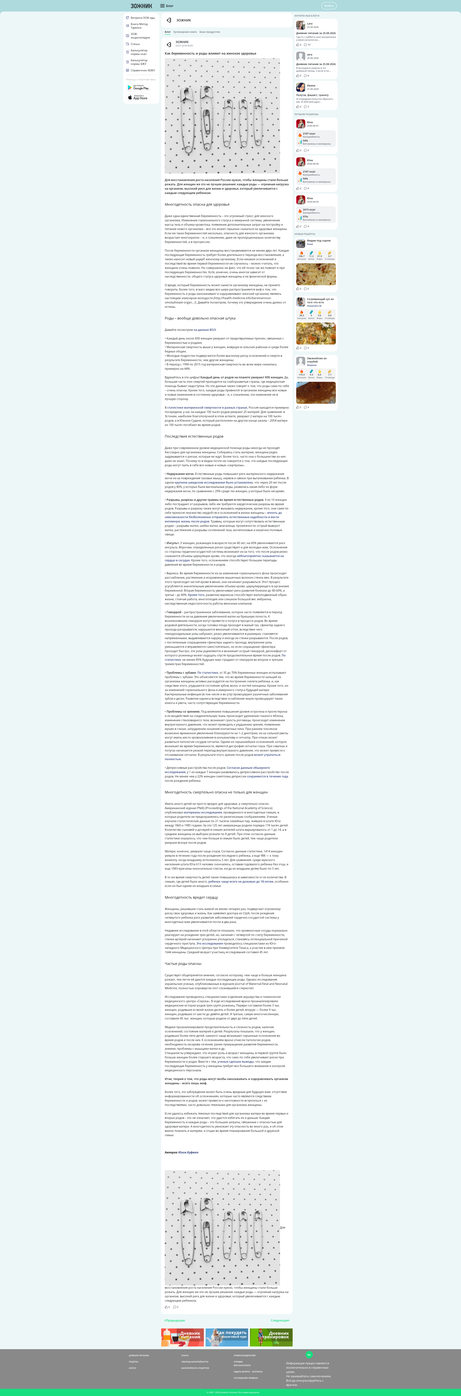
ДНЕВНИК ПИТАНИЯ (139, 1355)
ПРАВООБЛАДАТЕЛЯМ (245, 1355)
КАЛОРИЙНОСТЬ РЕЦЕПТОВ (195, 1368)
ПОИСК (185, 1355)
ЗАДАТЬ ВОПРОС (242, 1371)
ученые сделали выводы (236, 1062)
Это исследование (209, 943)
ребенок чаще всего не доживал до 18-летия (240, 881)
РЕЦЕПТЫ (133, 1361)
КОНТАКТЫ (257, 1371)
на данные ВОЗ (205, 330)
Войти (329, 6)
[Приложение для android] (141, 87)
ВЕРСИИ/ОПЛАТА (242, 1365)
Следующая (279, 1320)
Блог (168, 31)
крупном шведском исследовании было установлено (214, 482)
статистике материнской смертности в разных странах (207, 408)
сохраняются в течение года (267, 776)
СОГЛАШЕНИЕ (241, 1378)
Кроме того (196, 595)
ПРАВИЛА (253, 1378)
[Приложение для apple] (141, 97)
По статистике (207, 673)
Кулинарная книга (185, 31)
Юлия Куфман (188, 1152)
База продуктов (210, 31)
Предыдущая (175, 1320)
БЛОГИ (132, 1368)
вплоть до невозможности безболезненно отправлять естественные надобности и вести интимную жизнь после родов (223, 517)
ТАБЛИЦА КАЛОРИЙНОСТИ (194, 1361)
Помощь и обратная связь (141, 79)
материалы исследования (203, 812)
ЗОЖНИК (183, 20)
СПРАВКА (238, 1361)
